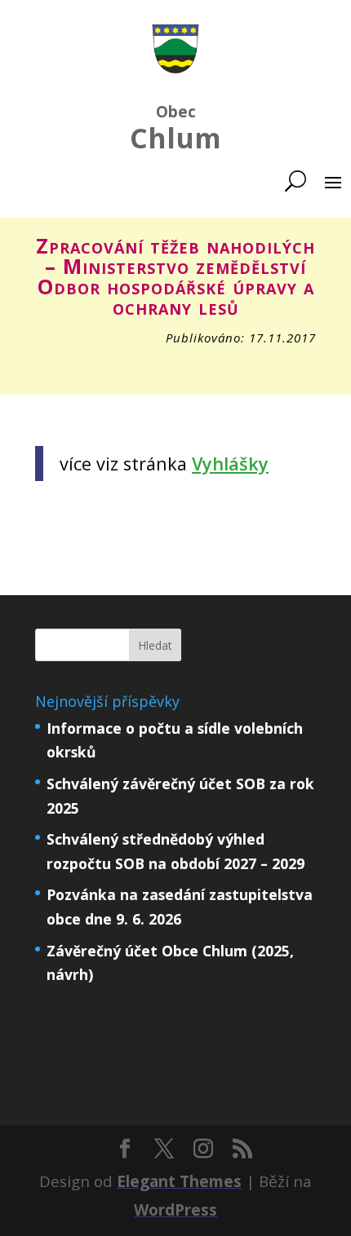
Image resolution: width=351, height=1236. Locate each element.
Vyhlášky (230, 463)
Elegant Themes (179, 1181)
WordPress (175, 1210)
